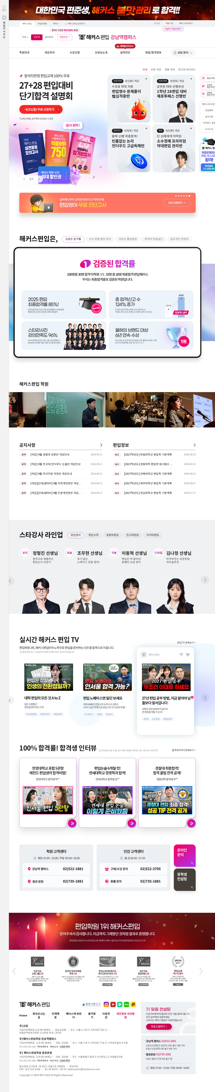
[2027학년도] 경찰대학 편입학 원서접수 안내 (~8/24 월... (149, 464)
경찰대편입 (112, 535)
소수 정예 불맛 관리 (100, 239)
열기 (4, 24)
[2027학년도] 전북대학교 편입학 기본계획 (148, 473)
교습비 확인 (65, 1047)
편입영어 (76, 535)
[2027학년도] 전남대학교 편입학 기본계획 (148, 493)
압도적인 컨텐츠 (179, 239)
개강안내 (50, 52)
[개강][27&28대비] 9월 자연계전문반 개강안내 (55, 483)
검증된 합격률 (73, 239)
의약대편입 (152, 535)
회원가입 (169, 23)
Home (23, 1015)
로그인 (157, 23)
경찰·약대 (170, 69)
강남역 (37, 37)
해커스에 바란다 (186, 23)
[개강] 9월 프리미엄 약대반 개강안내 (51, 473)
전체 (145, 69)
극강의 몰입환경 (128, 239)
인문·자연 (156, 69)
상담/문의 (182, 52)
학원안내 (24, 52)
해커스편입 (27, 24)
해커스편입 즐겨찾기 (76, 24)
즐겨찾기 (92, 1015)
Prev (26, 179)
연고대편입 (132, 535)
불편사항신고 (93, 1004)
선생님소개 (101, 52)
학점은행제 (42, 24)
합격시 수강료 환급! (65, 30)
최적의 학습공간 (153, 239)
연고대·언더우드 (187, 69)
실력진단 (125, 52)
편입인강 (64, 37)
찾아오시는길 (39, 1015)
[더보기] (101, 445)
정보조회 (73, 1066)
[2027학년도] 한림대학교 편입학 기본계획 (148, 454)
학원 (24, 37)
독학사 (55, 24)
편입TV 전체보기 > (186, 643)
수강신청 (75, 52)
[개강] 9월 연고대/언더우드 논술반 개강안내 (55, 464)
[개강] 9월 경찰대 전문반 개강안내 (49, 454)
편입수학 (94, 535)
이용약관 (106, 1015)
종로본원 (49, 37)
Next (37, 179)
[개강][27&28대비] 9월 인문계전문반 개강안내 (55, 493)
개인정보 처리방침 (125, 1015)
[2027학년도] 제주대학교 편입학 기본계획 (148, 483)
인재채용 (55, 1015)
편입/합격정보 (153, 52)
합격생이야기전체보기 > (184, 750)
